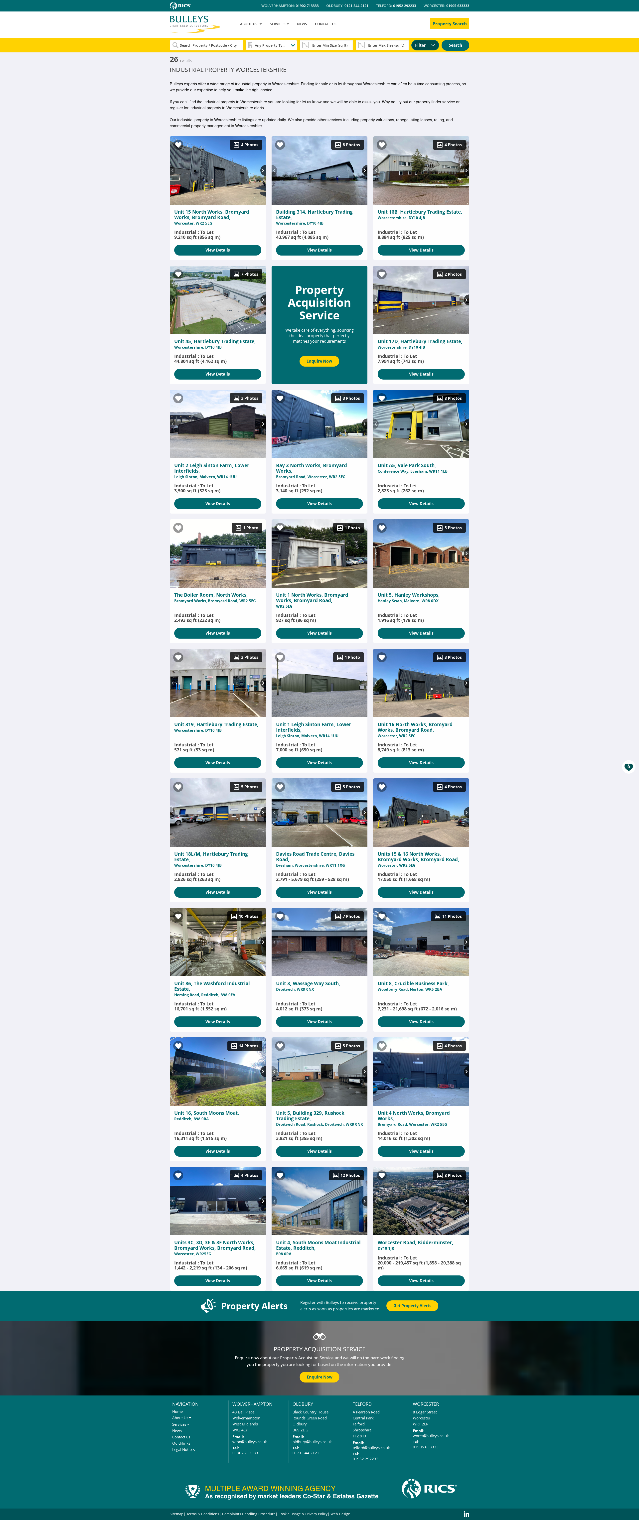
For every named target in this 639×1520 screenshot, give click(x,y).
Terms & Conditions (202, 1514)
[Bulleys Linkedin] (466, 1514)
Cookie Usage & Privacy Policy (303, 1514)
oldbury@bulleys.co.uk (312, 1441)
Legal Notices (183, 1449)
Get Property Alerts (412, 1305)
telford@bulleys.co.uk (371, 1447)
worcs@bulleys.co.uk (431, 1435)
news (302, 23)
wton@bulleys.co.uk (249, 1441)
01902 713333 (307, 5)
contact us (325, 23)
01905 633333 (457, 5)
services (278, 23)
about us (248, 23)
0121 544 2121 (356, 5)
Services (179, 1424)
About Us (180, 1417)
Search (455, 45)
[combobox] (271, 45)
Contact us (181, 1436)
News (177, 1430)
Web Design (340, 1514)
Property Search (450, 23)
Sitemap (176, 1514)
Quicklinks (181, 1443)
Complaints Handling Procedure (249, 1514)
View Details (217, 250)
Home (177, 1411)
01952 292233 (404, 5)
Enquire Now (319, 361)
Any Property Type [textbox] (271, 45)
